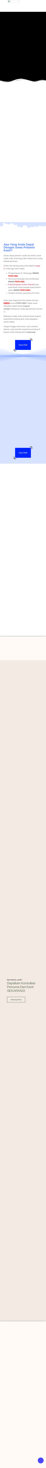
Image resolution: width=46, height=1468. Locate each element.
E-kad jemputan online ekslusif (21, 285)
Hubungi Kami (16, 1000)
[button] (34, 6)
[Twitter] (23, 1405)
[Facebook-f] (19, 1405)
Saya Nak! (23, 345)
